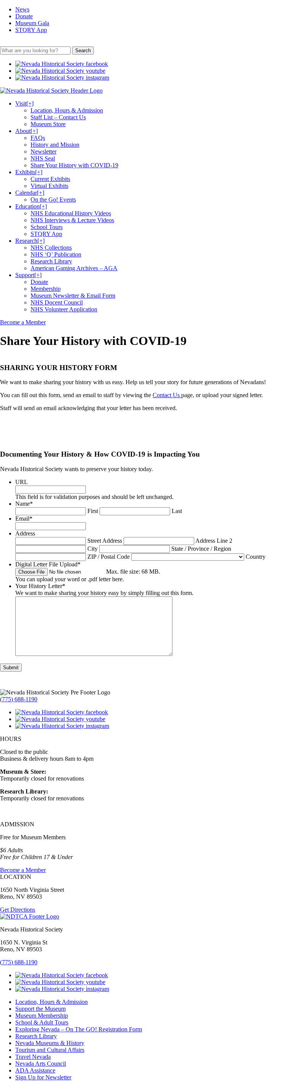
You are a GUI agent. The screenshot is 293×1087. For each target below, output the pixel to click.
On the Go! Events (53, 199)
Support (28, 275)
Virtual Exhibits (49, 186)
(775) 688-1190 (18, 699)
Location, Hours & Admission (67, 110)
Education (31, 206)
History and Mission (55, 144)
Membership (46, 288)
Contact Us (167, 395)
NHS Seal (43, 158)
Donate (24, 16)
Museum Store (48, 124)
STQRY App (31, 30)
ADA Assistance (35, 1070)
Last (177, 511)
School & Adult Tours (41, 1022)
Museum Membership (41, 1015)
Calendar (29, 192)
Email (23, 518)
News (22, 9)
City (92, 548)
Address (25, 533)
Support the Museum (40, 1008)
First (92, 511)
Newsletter (43, 151)
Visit (24, 103)
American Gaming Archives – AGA (74, 268)
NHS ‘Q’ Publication (56, 254)
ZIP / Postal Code (108, 556)
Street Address (104, 540)
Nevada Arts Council (40, 1063)
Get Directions (17, 909)
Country (256, 556)
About (26, 131)
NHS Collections (51, 247)
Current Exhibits (50, 179)
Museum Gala (32, 23)
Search (83, 50)
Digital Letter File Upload (47, 564)
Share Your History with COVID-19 (74, 165)
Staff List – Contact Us (58, 117)
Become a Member (23, 322)
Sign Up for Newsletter (43, 1077)
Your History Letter (40, 586)
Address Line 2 (213, 540)
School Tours (47, 227)
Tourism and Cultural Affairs (49, 1050)
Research (30, 240)
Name (24, 503)
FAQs (38, 138)
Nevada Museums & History (49, 1043)
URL (21, 482)
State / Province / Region (201, 548)
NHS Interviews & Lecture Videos (72, 220)
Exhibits (28, 172)
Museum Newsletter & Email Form (73, 295)
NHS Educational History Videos (71, 213)
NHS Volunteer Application (64, 309)
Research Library (51, 261)
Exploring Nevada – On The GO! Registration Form (78, 1029)
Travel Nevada (33, 1056)
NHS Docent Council (57, 302)
